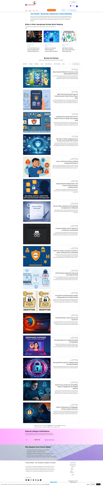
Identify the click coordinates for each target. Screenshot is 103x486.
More (63, 63)
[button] (77, 6)
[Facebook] (31, 480)
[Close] (101, 484)
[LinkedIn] (38, 480)
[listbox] (64, 10)
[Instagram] (36, 480)
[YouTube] (29, 480)
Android (30, 63)
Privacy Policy (47, 484)
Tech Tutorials (57, 63)
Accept (98, 484)
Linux (42, 63)
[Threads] (41, 480)
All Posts (25, 63)
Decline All (93, 484)
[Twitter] (33, 480)
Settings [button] (88, 484)
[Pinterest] (26, 480)
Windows (37, 63)
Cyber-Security (48, 63)
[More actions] (53, 69)
